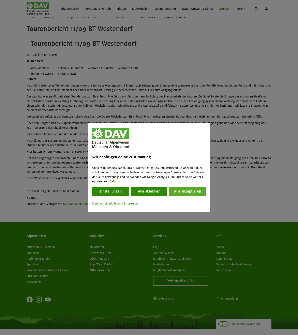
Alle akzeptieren (187, 191)
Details (114, 181)
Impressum (131, 203)
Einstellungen (110, 191)
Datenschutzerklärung (106, 203)
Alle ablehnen (149, 191)
